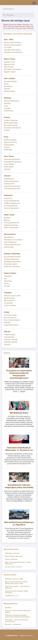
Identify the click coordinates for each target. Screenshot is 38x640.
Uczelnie (7, 108)
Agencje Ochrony (10, 142)
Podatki (7, 130)
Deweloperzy (9, 237)
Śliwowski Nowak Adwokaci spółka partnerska (16, 591)
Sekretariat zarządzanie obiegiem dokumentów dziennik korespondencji (17, 616)
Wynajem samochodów (13, 52)
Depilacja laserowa (11, 225)
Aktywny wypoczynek (12, 296)
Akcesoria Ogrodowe (12, 159)
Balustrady (8, 86)
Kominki (7, 89)
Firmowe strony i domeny (13, 567)
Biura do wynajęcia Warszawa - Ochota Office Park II (18, 563)
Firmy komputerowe (11, 201)
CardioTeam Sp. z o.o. (12, 595)
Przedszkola (8, 111)
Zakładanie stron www (12, 553)
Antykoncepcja (9, 335)
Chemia (7, 147)
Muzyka (7, 286)
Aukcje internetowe (11, 181)
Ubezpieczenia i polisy (12, 50)
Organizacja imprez (11, 325)
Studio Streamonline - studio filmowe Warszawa (17, 587)
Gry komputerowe (11, 206)
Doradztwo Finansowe (12, 128)
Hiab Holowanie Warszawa (14, 556)
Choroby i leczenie (11, 339)
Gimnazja (7, 103)
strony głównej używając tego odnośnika (18, 28)
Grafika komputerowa (12, 203)
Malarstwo (8, 281)
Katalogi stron (9, 179)
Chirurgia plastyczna (11, 223)
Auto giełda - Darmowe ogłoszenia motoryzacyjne (16, 620)
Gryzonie (7, 169)
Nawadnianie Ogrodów (12, 162)
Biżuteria (7, 218)
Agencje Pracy (9, 64)
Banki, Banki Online (11, 123)
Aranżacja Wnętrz (10, 81)
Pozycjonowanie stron (12, 186)
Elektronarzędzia (10, 140)
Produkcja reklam (10, 264)
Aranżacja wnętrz (10, 315)
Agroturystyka (9, 298)
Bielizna (7, 220)
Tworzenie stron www (12, 189)
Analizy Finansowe (11, 120)
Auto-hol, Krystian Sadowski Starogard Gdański (18, 611)
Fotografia (8, 276)
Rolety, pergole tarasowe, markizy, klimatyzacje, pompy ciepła (16, 582)
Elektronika (8, 150)
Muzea (6, 283)
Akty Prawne (8, 67)
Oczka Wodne (9, 164)
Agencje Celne (9, 62)
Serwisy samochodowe (13, 45)
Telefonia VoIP (9, 184)
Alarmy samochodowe (12, 42)
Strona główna (9, 9)
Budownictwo (9, 145)
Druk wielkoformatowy (12, 257)
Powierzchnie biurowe (12, 245)
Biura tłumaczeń (10, 318)
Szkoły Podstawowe (11, 101)
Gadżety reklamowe (11, 259)
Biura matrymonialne (12, 320)
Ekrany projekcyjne (11, 559)
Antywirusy (8, 198)
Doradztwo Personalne (12, 69)
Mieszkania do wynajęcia (13, 240)
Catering (7, 322)
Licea (6, 106)
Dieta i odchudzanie (11, 228)
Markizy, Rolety (9, 91)
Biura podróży (9, 301)
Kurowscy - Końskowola (13, 624)
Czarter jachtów (10, 305)
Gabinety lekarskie (10, 342)
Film (5, 279)
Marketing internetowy (12, 262)
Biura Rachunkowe (11, 125)
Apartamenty (9, 247)
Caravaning (8, 303)
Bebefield (8, 607)
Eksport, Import (10, 72)
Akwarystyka (9, 167)
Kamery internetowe (11, 208)
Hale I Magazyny (10, 242)
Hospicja (7, 344)
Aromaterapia (9, 337)
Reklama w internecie (12, 266)
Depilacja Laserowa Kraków (14, 579)
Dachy (6, 84)
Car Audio (7, 47)
